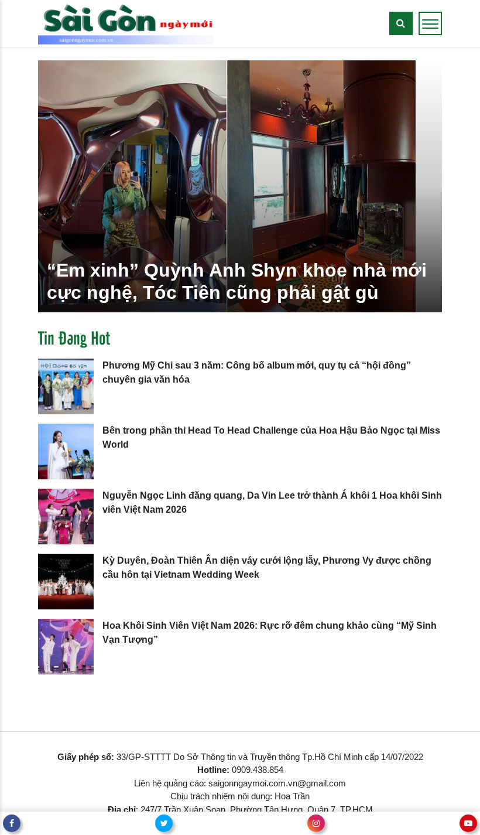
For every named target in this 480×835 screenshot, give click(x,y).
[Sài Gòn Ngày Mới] (126, 23)
